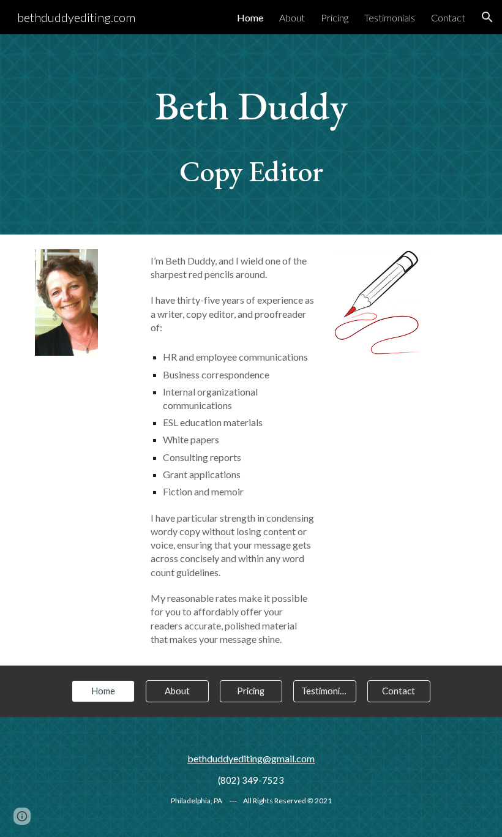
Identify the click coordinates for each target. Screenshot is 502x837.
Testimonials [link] (389, 17)
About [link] (292, 17)
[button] (487, 17)
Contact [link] (448, 17)
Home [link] (250, 17)
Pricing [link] (334, 17)
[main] (251, 134)
